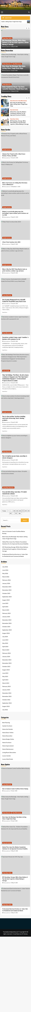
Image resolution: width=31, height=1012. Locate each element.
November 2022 (6, 696)
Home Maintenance (17, 63)
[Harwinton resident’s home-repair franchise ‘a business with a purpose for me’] (15, 325)
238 (14, 511)
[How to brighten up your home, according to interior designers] (15, 444)
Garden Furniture (7, 149)
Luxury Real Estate (7, 295)
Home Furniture (6, 742)
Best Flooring (6, 722)
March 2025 (5, 610)
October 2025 (6, 593)
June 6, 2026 (14, 70)
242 (26, 511)
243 (28, 511)
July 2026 (5, 567)
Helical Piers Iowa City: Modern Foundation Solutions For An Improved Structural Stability (18, 113)
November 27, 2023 (16, 186)
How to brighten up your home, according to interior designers (14, 457)
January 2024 (6, 656)
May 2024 (5, 643)
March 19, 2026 (15, 91)
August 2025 (6, 600)
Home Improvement (8, 746)
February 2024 (6, 653)
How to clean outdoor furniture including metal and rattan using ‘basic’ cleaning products (13, 418)
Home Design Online (8, 739)
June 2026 (5, 570)
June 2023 (5, 673)
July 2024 (5, 636)
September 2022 (7, 703)
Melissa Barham (7, 46)
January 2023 (6, 689)
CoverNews (16, 934)
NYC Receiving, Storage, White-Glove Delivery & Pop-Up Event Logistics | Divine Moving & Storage (15, 42)
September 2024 (7, 630)
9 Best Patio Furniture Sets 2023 (11, 242)
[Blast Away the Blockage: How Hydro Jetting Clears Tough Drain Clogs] (5, 103)
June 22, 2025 (15, 157)
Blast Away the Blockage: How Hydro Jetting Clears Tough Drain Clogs (13, 67)
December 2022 (6, 693)
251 (16, 513)
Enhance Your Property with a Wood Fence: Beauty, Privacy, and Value (13, 155)
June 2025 (5, 603)
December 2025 (6, 586)
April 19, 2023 (15, 273)
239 (17, 511)
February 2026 (6, 580)
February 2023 (6, 686)
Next (20, 513)
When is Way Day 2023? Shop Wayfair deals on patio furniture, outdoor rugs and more (14, 270)
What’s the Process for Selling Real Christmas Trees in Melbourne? (14, 183)
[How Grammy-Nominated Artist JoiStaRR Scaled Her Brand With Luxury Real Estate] (15, 287)
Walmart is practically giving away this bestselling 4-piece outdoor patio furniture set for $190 (15, 213)
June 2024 (5, 640)
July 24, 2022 (15, 303)
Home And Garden (14, 109)
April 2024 (5, 646)
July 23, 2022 (15, 382)
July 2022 (5, 709)
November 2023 (6, 663)
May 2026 (5, 573)
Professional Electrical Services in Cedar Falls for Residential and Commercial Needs (15, 555)
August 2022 (6, 706)
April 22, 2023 (15, 217)
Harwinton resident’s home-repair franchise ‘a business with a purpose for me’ (15, 338)
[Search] (29, 12)
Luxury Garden (6, 370)
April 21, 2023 (15, 244)
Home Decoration (7, 63)
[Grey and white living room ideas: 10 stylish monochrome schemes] (15, 480)
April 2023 (5, 680)
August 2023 (6, 670)
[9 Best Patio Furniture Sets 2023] (15, 230)
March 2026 (5, 576)
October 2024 (6, 626)
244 (10, 513)
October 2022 (6, 699)
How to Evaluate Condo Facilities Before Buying (13, 532)
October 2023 (6, 666)
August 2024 (6, 633)
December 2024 (6, 620)
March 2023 (5, 683)
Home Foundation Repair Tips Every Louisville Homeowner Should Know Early (14, 88)
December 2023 (6, 660)
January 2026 (6, 583)
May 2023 (5, 676)
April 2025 (5, 606)
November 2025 (6, 590)
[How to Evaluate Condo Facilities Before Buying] (15, 777)
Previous (4, 511)
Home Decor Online (7, 38)
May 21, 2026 (15, 46)
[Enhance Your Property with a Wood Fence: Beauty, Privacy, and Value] (15, 142)
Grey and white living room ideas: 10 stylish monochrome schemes (14, 493)
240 (20, 511)
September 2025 (7, 596)
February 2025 (6, 613)
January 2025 (6, 616)
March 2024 (5, 650)
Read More (4, 312)
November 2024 (6, 623)
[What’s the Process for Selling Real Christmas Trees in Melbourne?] (15, 171)
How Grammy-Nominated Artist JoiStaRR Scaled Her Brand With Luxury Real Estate (14, 300)
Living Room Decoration (8, 487)
